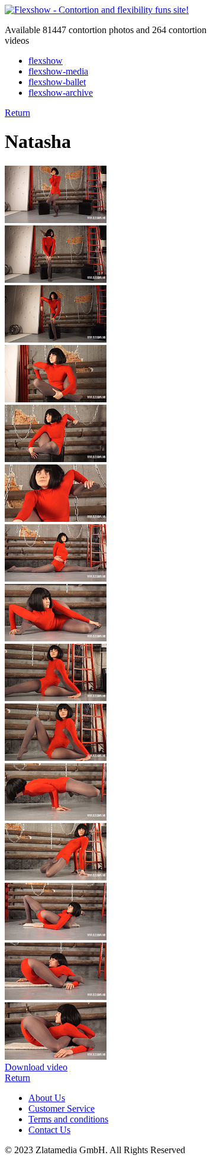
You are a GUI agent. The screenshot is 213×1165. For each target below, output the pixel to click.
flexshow (45, 61)
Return (17, 113)
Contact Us (49, 1130)
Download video (36, 1067)
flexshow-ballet (57, 82)
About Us (46, 1098)
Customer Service (61, 1108)
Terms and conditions (68, 1119)
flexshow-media (58, 71)
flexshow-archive (60, 93)
